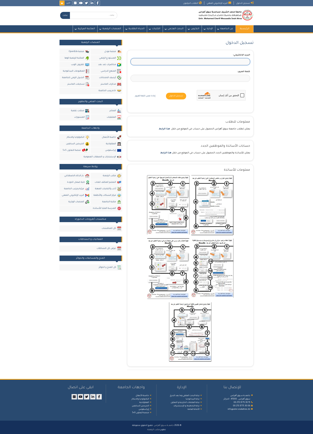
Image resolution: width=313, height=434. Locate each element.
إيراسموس (110, 150)
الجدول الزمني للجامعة (73, 77)
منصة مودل (110, 51)
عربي (68, 3)
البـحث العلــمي (175, 29)
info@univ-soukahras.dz (239, 409)
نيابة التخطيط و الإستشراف (186, 406)
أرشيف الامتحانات (107, 77)
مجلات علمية (77, 111)
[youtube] (81, 3)
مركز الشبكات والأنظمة (105, 195)
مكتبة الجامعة (109, 202)
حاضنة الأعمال (109, 137)
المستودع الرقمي (107, 58)
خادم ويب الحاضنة (107, 90)
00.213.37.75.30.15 (242, 402)
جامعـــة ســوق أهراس (164, 425)
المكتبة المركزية (86, 29)
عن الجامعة (226, 29)
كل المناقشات (109, 228)
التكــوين (195, 29)
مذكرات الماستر (108, 84)
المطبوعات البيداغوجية (74, 71)
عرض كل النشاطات (106, 248)
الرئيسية (244, 29)
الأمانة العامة (194, 409)
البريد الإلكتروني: (241, 55)
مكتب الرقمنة (109, 176)
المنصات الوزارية (76, 202)
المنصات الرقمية (111, 29)
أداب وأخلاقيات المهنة (105, 189)
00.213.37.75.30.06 (241, 406)
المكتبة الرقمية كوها (74, 58)
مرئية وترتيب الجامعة (74, 189)
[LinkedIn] (92, 3)
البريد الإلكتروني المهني (217, 3)
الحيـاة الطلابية (136, 29)
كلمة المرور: (244, 72)
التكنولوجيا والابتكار (75, 137)
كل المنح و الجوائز (107, 267)
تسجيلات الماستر (76, 84)
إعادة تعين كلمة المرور (145, 96)
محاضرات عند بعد (107, 64)
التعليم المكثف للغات (105, 182)
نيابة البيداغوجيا (193, 399)
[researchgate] (75, 3)
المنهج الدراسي (108, 71)
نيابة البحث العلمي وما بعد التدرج (185, 396)
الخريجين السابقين (75, 144)
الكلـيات (156, 29)
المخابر (113, 111)
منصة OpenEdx (76, 51)
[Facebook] (97, 3)
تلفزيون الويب (77, 64)
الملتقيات (111, 117)
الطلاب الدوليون (190, 3)
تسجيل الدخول (243, 3)
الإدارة (210, 29)
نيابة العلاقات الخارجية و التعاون (185, 402)
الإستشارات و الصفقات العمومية (100, 157)
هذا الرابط (164, 129)
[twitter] (86, 3)
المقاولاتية (111, 144)
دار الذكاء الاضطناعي (74, 176)
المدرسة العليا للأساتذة (104, 208)
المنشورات (79, 117)
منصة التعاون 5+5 (72, 150)
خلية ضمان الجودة (76, 182)
